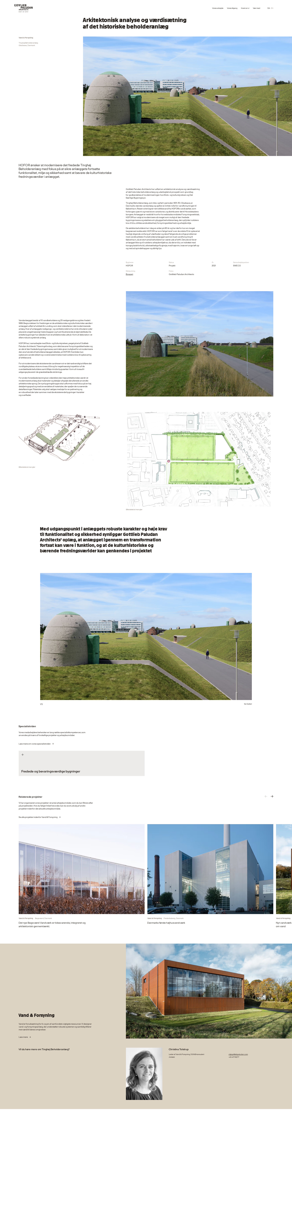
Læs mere (23, 1037)
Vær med (256, 8)
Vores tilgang (232, 8)
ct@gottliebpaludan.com (238, 1054)
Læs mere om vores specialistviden (35, 744)
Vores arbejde (217, 8)
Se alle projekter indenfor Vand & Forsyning (38, 817)
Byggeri (129, 274)
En (272, 8)
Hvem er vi (245, 8)
